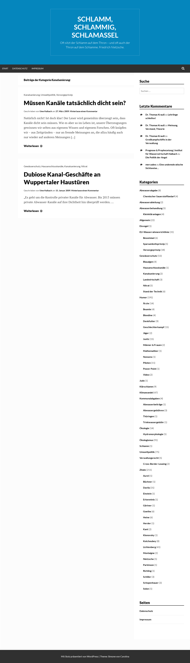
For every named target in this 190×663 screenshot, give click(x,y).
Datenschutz (19, 68)
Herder (147, 523)
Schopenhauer (151, 582)
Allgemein (145, 220)
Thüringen (148, 416)
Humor (143, 297)
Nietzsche (148, 558)
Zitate (143, 469)
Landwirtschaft (151, 279)
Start (5, 68)
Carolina (124, 656)
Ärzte (146, 303)
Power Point (149, 368)
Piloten (147, 362)
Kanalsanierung (32, 94)
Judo (142, 380)
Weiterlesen (33, 146)
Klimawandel (146, 392)
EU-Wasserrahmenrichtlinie (154, 232)
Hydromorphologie (153, 434)
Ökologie (144, 428)
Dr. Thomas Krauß (155, 114)
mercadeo (150, 164)
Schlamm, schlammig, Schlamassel (95, 27)
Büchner (147, 481)
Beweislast (149, 237)
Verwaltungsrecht (149, 457)
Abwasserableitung (150, 202)
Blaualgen (148, 261)
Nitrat (84, 166)
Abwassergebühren (153, 410)
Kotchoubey (149, 541)
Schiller (147, 576)
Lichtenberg (149, 547)
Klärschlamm (146, 386)
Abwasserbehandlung (151, 208)
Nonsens (147, 356)
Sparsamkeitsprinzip (154, 243)
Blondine (147, 315)
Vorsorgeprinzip (64, 94)
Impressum (37, 68)
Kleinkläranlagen (152, 214)
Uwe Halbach (46, 111)
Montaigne (149, 553)
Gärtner (147, 505)
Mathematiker (150, 350)
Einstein (147, 493)
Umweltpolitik (48, 94)
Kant (145, 529)
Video (146, 374)
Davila (146, 487)
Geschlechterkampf (153, 327)
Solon (146, 588)
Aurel (146, 475)
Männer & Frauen (152, 344)
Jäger (146, 333)
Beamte (147, 309)
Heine (146, 517)
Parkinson (148, 564)
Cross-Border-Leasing (154, 463)
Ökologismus (146, 440)
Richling (147, 570)
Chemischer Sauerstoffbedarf (159, 196)
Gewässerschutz (32, 166)
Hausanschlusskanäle (52, 166)
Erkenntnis (149, 499)
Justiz (146, 339)
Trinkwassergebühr (153, 422)
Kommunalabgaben (150, 398)
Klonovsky (148, 535)
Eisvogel (144, 226)
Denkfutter (149, 321)
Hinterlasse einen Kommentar (84, 111)
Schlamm (144, 446)
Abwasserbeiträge (153, 404)
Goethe (147, 511)
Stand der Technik (152, 291)
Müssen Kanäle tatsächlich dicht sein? (75, 102)
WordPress (92, 656)
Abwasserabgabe (149, 190)
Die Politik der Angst (156, 157)
